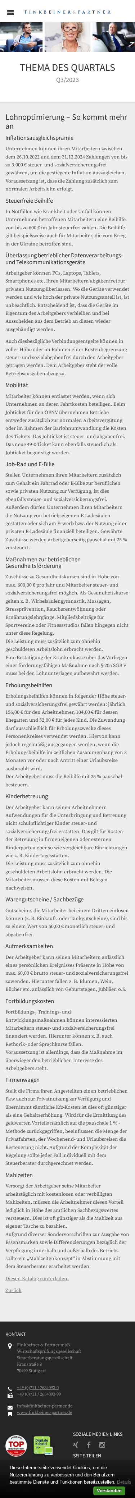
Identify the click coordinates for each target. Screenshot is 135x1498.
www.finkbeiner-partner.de (44, 1412)
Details (124, 1482)
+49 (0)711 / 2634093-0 (38, 1388)
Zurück (13, 1290)
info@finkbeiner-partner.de (44, 1406)
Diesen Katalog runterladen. (37, 1279)
